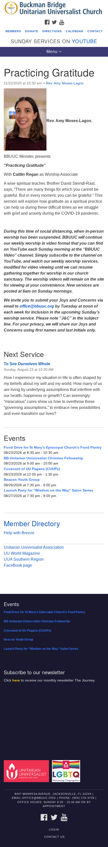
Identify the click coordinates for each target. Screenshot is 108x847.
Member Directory (32, 523)
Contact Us (54, 836)
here (16, 680)
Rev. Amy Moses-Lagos (64, 83)
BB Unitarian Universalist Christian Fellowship (43, 458)
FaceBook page (18, 565)
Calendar (74, 31)
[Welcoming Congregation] (67, 771)
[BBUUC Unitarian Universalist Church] (54, 8)
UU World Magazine (22, 553)
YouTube (84, 41)
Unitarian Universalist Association (34, 547)
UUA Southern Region (24, 559)
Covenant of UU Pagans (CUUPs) (32, 469)
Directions (52, 31)
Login (54, 829)
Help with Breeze (19, 533)
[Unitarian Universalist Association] (27, 771)
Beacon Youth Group (22, 480)
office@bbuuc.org (37, 306)
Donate (31, 31)
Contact (95, 31)
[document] (54, 322)
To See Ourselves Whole (27, 364)
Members (13, 31)
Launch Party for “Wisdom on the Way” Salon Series (48, 490)
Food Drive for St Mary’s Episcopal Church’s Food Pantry (52, 447)
